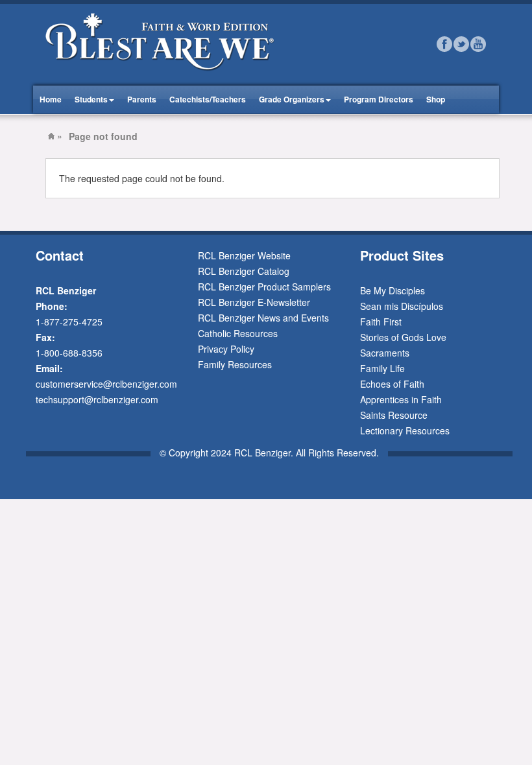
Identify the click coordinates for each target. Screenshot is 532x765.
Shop (435, 99)
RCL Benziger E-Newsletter (254, 302)
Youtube (478, 44)
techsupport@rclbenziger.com (97, 399)
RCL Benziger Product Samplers (264, 286)
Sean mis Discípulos (401, 306)
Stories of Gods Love (403, 337)
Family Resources (235, 364)
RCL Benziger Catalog (243, 271)
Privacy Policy (226, 348)
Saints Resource (394, 414)
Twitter (461, 44)
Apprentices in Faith (401, 399)
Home (51, 99)
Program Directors (378, 99)
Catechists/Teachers (207, 99)
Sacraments (384, 352)
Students (91, 99)
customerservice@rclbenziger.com (106, 383)
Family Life (382, 368)
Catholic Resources (238, 333)
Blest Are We (51, 136)
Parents (141, 99)
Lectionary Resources (405, 430)
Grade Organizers (291, 99)
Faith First (381, 321)
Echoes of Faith (392, 383)
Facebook (444, 44)
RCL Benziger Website (244, 255)
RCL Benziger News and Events (263, 317)
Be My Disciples (392, 290)
